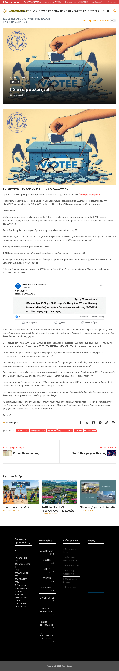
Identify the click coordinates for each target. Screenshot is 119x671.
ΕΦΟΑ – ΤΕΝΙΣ (21, 597)
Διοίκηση (78, 431)
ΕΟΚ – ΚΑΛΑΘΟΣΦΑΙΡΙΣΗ (22, 564)
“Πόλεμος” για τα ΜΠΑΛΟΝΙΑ (97, 507)
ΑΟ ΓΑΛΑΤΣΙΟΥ (22, 431)
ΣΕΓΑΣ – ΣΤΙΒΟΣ (22, 606)
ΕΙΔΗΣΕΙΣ (22, 78)
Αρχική (13, 78)
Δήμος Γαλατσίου (65, 431)
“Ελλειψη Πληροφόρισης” (91, 194)
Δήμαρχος (52, 431)
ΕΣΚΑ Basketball (22, 588)
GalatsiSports (18, 11)
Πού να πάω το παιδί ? (16, 507)
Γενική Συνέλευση (38, 431)
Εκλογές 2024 (90, 431)
